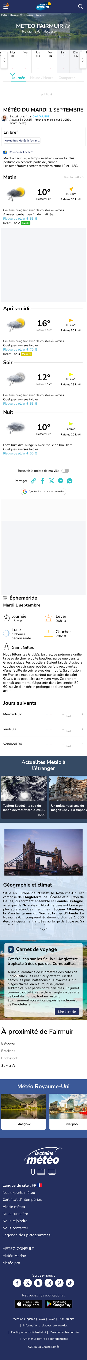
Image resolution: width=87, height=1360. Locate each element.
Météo (4, 15)
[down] (43, 929)
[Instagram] (49, 1283)
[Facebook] (17, 1283)
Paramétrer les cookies (65, 1332)
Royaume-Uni (16, 15)
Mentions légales (24, 1319)
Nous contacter (15, 1228)
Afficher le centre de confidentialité (45, 1339)
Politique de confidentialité (28, 1332)
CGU (42, 1319)
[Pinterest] (59, 1283)
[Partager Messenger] (60, 481)
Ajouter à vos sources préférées (46, 491)
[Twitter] (27, 1283)
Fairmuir (40, 15)
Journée (18, 77)
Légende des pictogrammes (26, 1235)
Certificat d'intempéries (22, 1199)
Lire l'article (67, 1011)
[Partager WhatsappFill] (69, 481)
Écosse (29, 15)
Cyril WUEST (41, 116)
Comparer (66, 77)
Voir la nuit (72, 177)
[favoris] (67, 26)
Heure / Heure (41, 77)
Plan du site (66, 1319)
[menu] (6, 6)
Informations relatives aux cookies (45, 1325)
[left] (4, 60)
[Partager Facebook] (42, 481)
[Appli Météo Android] (58, 1304)
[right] (82, 60)
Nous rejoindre (15, 1220)
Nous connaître (15, 1213)
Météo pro (11, 1262)
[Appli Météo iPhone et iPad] (28, 1304)
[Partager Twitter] (51, 481)
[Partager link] (33, 481)
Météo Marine (14, 1255)
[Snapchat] (38, 1283)
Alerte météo (14, 1206)
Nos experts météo (19, 1192)
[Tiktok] (70, 1283)
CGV (52, 1319)
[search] (80, 6)
